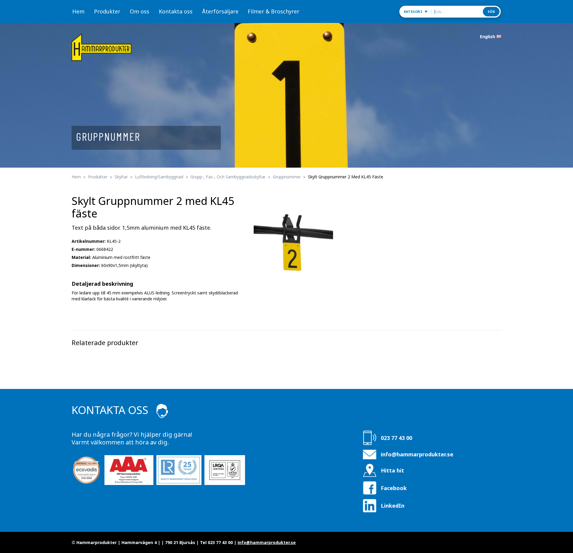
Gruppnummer (287, 177)
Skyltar (121, 177)
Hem (78, 11)
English (487, 36)
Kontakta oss (175, 11)
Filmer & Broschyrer (273, 11)
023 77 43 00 (396, 437)
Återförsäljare (220, 11)
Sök (491, 11)
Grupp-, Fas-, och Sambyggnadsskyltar (228, 177)
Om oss (139, 11)
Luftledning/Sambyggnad (159, 177)
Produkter (107, 11)
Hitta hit (392, 470)
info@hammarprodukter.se (417, 454)
